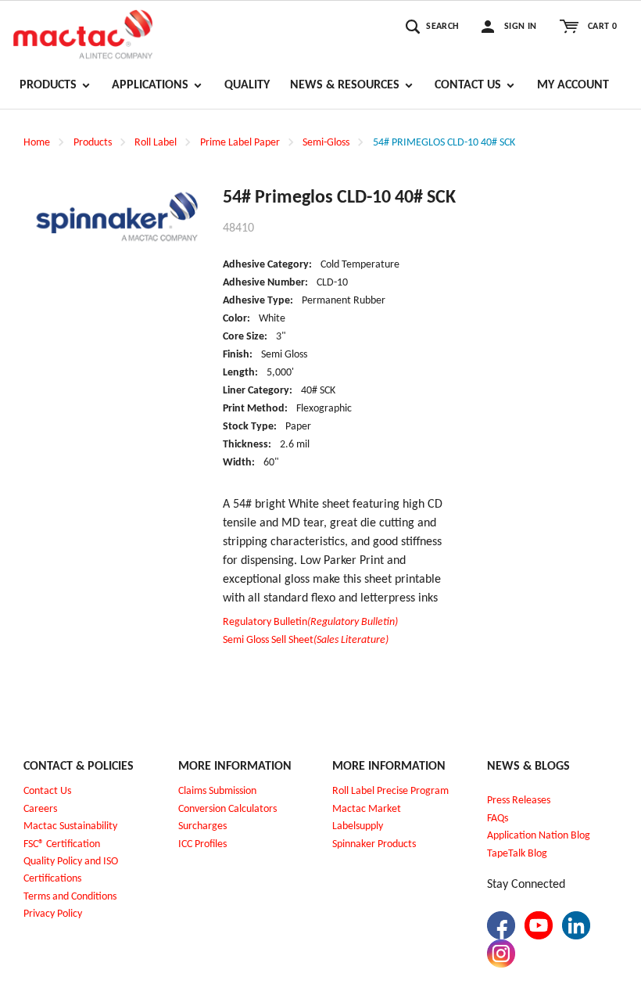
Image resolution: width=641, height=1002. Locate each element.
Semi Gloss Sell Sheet (306, 640)
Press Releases (518, 800)
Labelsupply (357, 826)
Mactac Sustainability (70, 826)
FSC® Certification (61, 844)
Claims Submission (217, 791)
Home (36, 143)
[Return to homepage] (83, 32)
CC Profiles (204, 844)
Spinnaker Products (374, 844)
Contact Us (47, 791)
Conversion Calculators (227, 809)
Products (92, 143)
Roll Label (155, 143)
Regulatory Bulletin (310, 622)
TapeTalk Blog (517, 854)
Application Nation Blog (538, 836)
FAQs (497, 818)
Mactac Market (366, 809)
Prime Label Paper (240, 143)
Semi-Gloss (326, 143)
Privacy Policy (52, 914)
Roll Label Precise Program (390, 791)
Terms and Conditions (69, 897)
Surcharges (202, 826)
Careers (40, 809)
